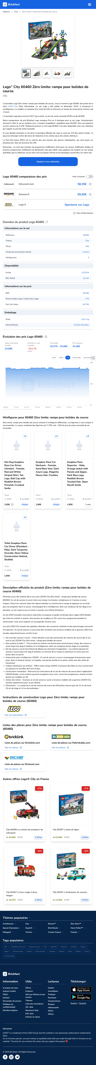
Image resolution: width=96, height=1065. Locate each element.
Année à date (76, 358)
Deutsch (82, 1003)
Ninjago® (7, 932)
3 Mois (61, 358)
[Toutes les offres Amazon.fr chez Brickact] (9, 194)
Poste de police (40, 951)
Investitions (53, 991)
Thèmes (28, 1000)
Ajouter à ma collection (48, 161)
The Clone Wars (9, 956)
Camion (87, 951)
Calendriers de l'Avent (18, 947)
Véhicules (64, 947)
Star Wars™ (76, 924)
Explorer (29, 991)
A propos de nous (10, 988)
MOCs (50, 1011)
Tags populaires (13, 940)
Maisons (62, 951)
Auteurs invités (9, 991)
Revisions (52, 997)
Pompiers (52, 951)
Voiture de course (34, 947)
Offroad (78, 951)
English (74, 1003)
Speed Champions (11, 928)
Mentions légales (10, 1010)
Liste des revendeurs (34, 1004)
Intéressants (53, 1007)
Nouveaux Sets (31, 1010)
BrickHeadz (53, 928)
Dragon (6, 951)
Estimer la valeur (32, 1017)
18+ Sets (29, 1007)
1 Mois (54, 358)
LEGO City (13, 106)
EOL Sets (29, 1013)
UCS (45, 947)
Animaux (74, 947)
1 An (67, 358)
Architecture (8, 924)
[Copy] (46, 222)
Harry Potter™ (77, 928)
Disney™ (52, 924)
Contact (6, 997)
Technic (28, 932)
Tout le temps (88, 358)
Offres (28, 988)
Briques (51, 1004)
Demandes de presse (12, 1001)
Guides (51, 988)
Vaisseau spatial (18, 951)
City (87, 240)
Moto (70, 951)
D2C (5, 947)
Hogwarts (54, 947)
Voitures (83, 947)
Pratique (51, 994)
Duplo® (28, 928)
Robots (29, 951)
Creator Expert (54, 932)
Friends (74, 932)
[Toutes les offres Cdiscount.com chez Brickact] (9, 184)
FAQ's (5, 994)
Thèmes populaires (15, 917)
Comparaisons (54, 1001)
